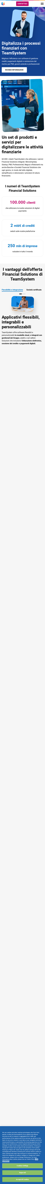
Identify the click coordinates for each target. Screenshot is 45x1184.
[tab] (12, 289)
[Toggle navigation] (42, 3)
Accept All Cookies (22, 1179)
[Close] (42, 1129)
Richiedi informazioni (14, 70)
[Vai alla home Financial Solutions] (3, 3)
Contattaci (22, 4)
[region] (22, 1155)
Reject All (22, 1172)
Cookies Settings (22, 1166)
